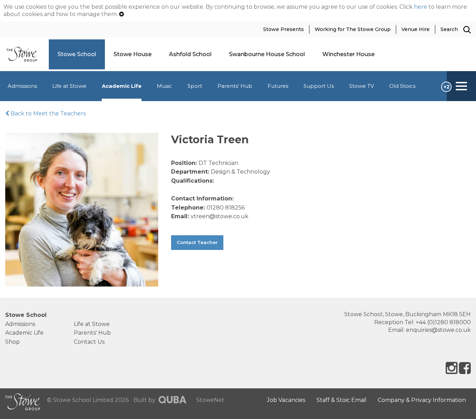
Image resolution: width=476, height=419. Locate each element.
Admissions (22, 86)
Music (164, 86)
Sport (194, 86)
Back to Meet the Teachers (47, 113)
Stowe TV (361, 86)
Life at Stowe (69, 86)
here (420, 6)
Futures (278, 86)
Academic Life (121, 86)
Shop (12, 341)
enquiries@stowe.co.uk (438, 330)
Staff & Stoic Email (341, 400)
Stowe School (26, 315)
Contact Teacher (197, 242)
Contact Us (89, 341)
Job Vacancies (286, 400)
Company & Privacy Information (422, 400)
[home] (24, 54)
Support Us (319, 86)
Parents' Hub (234, 86)
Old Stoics (402, 86)
